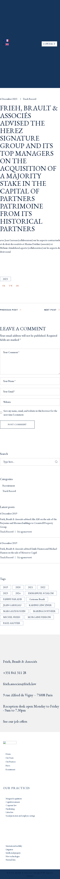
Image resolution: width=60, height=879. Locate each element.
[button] (25, 43)
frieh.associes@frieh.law (19, 684)
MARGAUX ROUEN (14, 611)
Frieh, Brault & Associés (20, 661)
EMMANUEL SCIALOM (41, 593)
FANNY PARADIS (12, 599)
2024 (18, 593)
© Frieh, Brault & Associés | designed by (26, 872)
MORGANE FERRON (39, 617)
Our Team (10, 757)
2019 (5, 587)
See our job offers (15, 721)
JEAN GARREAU (12, 605)
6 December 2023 (8, 99)
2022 (42, 587)
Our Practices (11, 761)
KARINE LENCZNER (40, 605)
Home (8, 754)
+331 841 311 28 (14, 672)
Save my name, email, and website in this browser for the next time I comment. (30, 412)
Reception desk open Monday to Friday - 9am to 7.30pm (31, 708)
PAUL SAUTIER (11, 623)
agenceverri (26, 531)
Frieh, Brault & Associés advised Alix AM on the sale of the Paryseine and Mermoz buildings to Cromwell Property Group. (28, 523)
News (8, 765)
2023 (5, 279)
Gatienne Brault (37, 599)
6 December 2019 (8, 513)
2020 (18, 587)
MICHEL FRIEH (11, 617)
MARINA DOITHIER (44, 611)
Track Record (29, 99)
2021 (30, 587)
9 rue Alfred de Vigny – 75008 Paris (28, 695)
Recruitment (8, 485)
